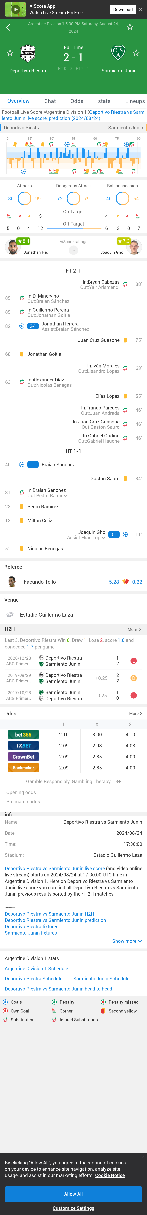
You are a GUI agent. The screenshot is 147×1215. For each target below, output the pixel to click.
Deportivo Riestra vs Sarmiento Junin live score (55, 868)
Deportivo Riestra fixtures (31, 926)
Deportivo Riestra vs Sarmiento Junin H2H (49, 914)
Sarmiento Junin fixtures (31, 933)
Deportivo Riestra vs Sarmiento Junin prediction (55, 920)
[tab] (18, 101)
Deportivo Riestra (22, 127)
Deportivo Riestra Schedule (33, 978)
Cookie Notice (110, 1175)
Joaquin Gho (111, 252)
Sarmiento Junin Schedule (101, 978)
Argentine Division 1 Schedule (36, 968)
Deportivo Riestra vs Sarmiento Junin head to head (58, 989)
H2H (10, 629)
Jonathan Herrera (37, 252)
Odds (10, 713)
